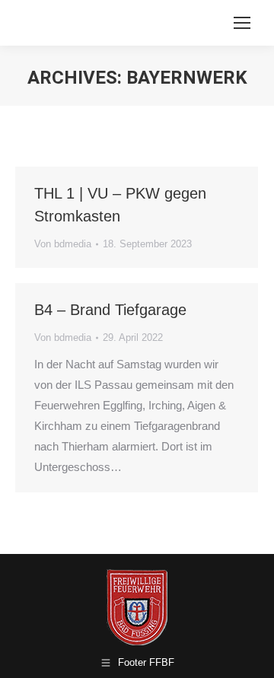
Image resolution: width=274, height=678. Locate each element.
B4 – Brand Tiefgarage (110, 309)
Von (62, 244)
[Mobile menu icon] (242, 23)
